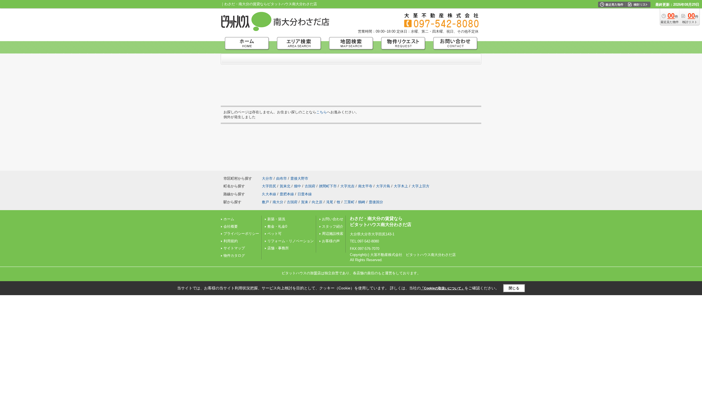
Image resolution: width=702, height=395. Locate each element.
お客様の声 (331, 241)
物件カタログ (234, 255)
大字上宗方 (420, 186)
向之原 (317, 202)
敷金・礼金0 (277, 226)
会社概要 (230, 226)
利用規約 (230, 241)
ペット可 (274, 234)
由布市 (281, 178)
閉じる (514, 288)
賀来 (304, 202)
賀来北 (285, 186)
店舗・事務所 (278, 248)
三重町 (349, 202)
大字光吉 (347, 186)
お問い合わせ (332, 219)
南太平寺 (365, 186)
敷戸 (265, 202)
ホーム (228, 219)
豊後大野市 (299, 178)
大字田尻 (269, 186)
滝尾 (329, 202)
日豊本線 (305, 194)
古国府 (310, 186)
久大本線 (269, 194)
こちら (321, 112)
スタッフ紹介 (332, 226)
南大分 (278, 202)
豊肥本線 (287, 194)
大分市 (267, 178)
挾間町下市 (328, 186)
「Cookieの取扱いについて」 (443, 288)
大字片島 (383, 186)
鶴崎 (361, 202)
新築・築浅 (276, 219)
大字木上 (401, 186)
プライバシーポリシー (241, 234)
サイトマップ (234, 248)
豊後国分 (376, 202)
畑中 (297, 186)
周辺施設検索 (332, 234)
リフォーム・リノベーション (290, 241)
